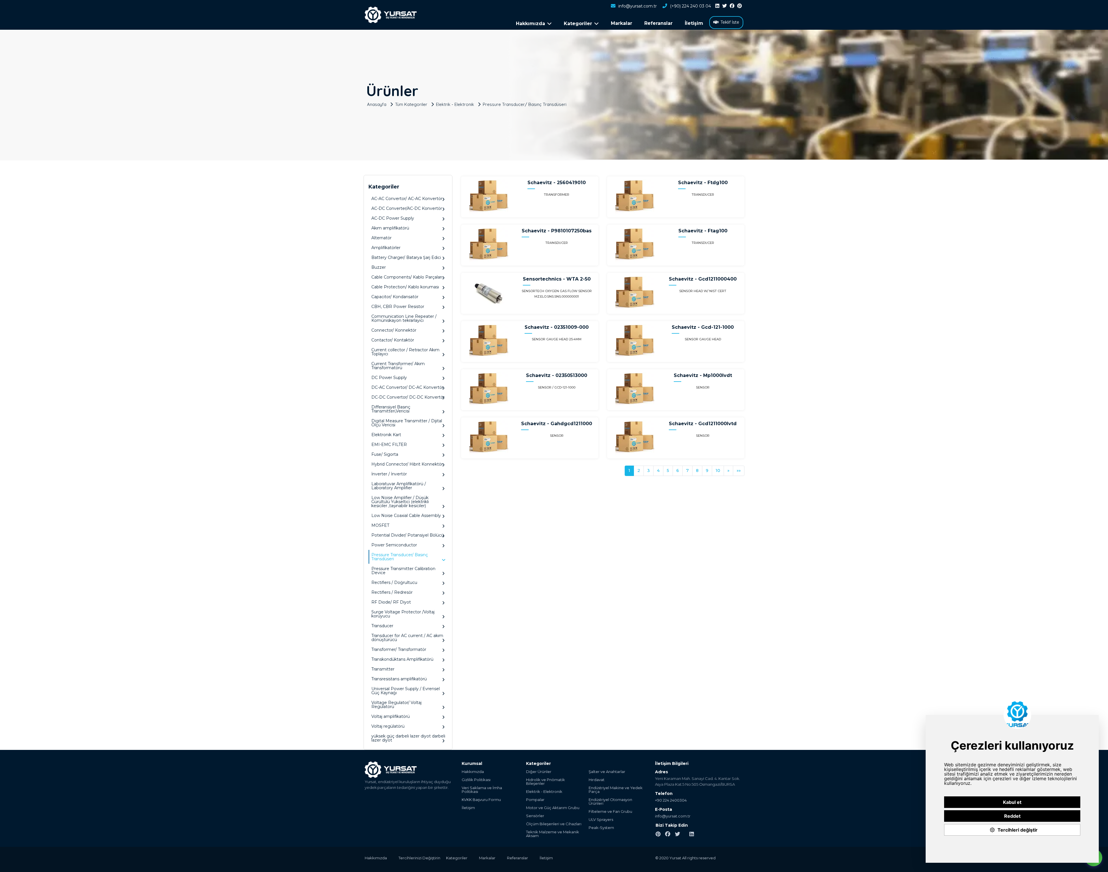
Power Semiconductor (394, 545)
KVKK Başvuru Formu (481, 800)
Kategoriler (456, 858)
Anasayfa (376, 104)
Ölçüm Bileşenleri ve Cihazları (553, 824)
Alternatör (381, 237)
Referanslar (658, 23)
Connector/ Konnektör (393, 330)
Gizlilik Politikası (476, 780)
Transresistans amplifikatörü (399, 678)
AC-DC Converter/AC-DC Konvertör (406, 208)
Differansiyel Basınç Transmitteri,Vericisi (390, 409)
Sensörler (535, 816)
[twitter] (724, 6)
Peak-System (601, 828)
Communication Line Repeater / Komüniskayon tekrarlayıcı (404, 318)
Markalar (621, 23)
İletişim (694, 23)
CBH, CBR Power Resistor (397, 306)
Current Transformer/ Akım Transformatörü (398, 365)
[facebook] (732, 6)
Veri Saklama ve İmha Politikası (482, 789)
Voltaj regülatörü (388, 726)
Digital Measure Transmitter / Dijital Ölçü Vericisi (406, 422)
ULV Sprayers (601, 819)
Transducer (382, 625)
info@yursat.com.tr (637, 6)
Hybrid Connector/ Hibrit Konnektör (407, 464)
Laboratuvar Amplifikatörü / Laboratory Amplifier (398, 485)
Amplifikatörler (385, 247)
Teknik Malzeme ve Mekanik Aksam (552, 834)
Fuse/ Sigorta (384, 454)
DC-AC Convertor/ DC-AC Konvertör (407, 387)
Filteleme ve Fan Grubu (610, 811)
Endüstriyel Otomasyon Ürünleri (610, 801)
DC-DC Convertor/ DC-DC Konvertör (408, 397)
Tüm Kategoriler (411, 104)
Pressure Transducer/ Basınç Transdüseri (524, 104)
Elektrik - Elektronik (455, 104)
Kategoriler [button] (578, 23)
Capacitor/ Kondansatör (394, 296)
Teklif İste (729, 22)
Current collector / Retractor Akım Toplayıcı (405, 351)
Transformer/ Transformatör (398, 649)
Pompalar (535, 800)
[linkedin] (717, 6)
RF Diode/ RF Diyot (391, 602)
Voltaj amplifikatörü (390, 716)
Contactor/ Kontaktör (392, 340)
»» (739, 470)
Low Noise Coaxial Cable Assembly (406, 515)
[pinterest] (739, 6)
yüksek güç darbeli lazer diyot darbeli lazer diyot (408, 738)
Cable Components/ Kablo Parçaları (406, 277)
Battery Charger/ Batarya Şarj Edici (406, 257)
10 (718, 470)
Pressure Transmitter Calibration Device (403, 570)
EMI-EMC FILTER (389, 444)
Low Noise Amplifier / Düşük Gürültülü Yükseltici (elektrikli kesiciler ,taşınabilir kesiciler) (400, 501)
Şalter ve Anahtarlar (607, 772)
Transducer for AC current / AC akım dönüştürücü (407, 637)
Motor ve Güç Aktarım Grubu (552, 808)
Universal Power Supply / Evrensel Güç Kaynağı (405, 690)
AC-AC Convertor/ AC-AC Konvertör (406, 198)
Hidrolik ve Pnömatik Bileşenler (545, 781)
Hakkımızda (473, 772)
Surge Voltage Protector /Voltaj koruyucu (403, 614)
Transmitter (382, 669)
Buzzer (378, 267)
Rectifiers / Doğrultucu (394, 582)
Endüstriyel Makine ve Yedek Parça (616, 789)
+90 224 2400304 (671, 800)
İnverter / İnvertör (389, 474)
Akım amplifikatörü (390, 228)
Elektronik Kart (386, 434)
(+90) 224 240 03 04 (690, 6)
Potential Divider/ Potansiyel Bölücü (407, 535)
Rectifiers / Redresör (392, 592)
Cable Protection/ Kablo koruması (405, 287)
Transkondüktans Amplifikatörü (402, 659)
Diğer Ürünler (538, 772)
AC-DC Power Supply (392, 218)
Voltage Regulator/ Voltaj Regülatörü (396, 704)
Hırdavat (596, 780)
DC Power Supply (389, 377)
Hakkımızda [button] (530, 23)
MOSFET (380, 525)
